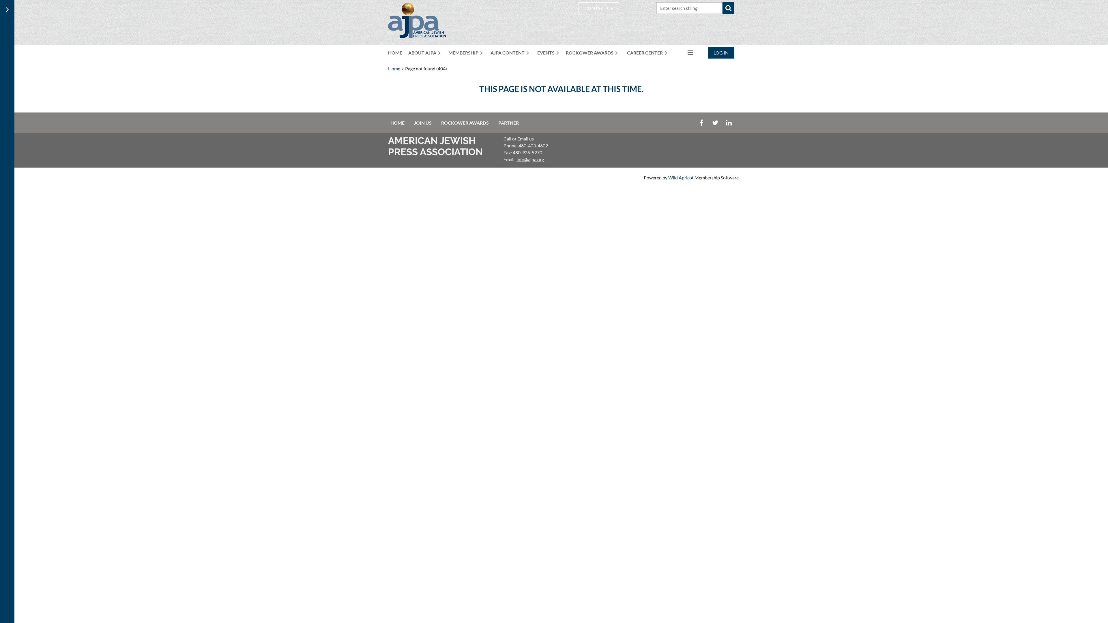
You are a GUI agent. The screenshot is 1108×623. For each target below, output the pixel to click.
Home (394, 68)
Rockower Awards (465, 122)
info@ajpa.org (530, 159)
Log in (721, 52)
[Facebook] (701, 122)
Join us (423, 122)
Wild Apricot (681, 177)
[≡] (684, 52)
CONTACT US (599, 8)
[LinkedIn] (728, 122)
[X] (715, 122)
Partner (508, 122)
